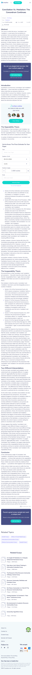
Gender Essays (5, 537)
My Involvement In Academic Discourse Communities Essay (17, 604)
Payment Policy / (4, 657)
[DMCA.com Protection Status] (28, 629)
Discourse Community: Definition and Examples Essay (17, 581)
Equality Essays (23, 542)
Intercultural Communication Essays (10, 539)
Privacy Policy (12, 657)
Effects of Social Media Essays (18, 537)
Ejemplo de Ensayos (6, 638)
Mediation (7, 20)
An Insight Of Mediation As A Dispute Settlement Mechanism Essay (17, 559)
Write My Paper (16, 182)
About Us (3, 628)
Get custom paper (16, 75)
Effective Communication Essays (9, 542)
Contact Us (4, 631)
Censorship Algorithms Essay (15, 612)
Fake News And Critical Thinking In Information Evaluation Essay (16, 566)
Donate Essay (4, 634)
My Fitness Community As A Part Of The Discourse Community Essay (18, 589)
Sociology (9, 18)
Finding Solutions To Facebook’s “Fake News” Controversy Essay (17, 596)
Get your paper (15, 521)
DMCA (3, 641)
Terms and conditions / (6, 656)
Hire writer (17, 2)
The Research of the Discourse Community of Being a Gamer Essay (18, 574)
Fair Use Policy (14, 656)
